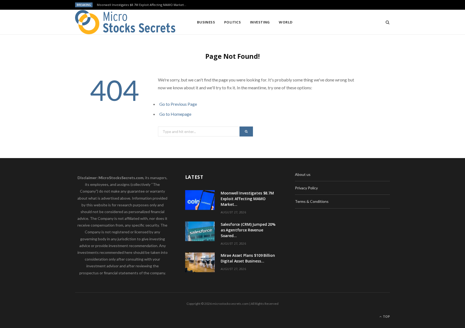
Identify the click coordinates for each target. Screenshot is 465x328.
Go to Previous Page (178, 104)
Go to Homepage (175, 114)
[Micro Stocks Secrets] (127, 22)
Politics (232, 22)
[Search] (386, 22)
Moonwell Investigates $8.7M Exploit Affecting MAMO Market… (141, 5)
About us (303, 174)
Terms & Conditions (312, 201)
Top (386, 316)
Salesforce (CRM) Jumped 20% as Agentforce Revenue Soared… (248, 230)
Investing (260, 22)
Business (206, 22)
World (286, 22)
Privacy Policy (306, 188)
